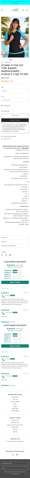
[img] (5, 293)
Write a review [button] (15, 282)
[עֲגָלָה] (27, 10)
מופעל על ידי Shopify (15, 473)
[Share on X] (6, 255)
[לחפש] (23, 10)
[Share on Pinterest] (10, 255)
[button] (10, 59)
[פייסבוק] (13, 454)
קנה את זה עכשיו (15, 120)
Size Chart (7, 111)
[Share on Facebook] (2, 255)
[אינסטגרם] (17, 454)
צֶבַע (2, 87)
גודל (2, 96)
